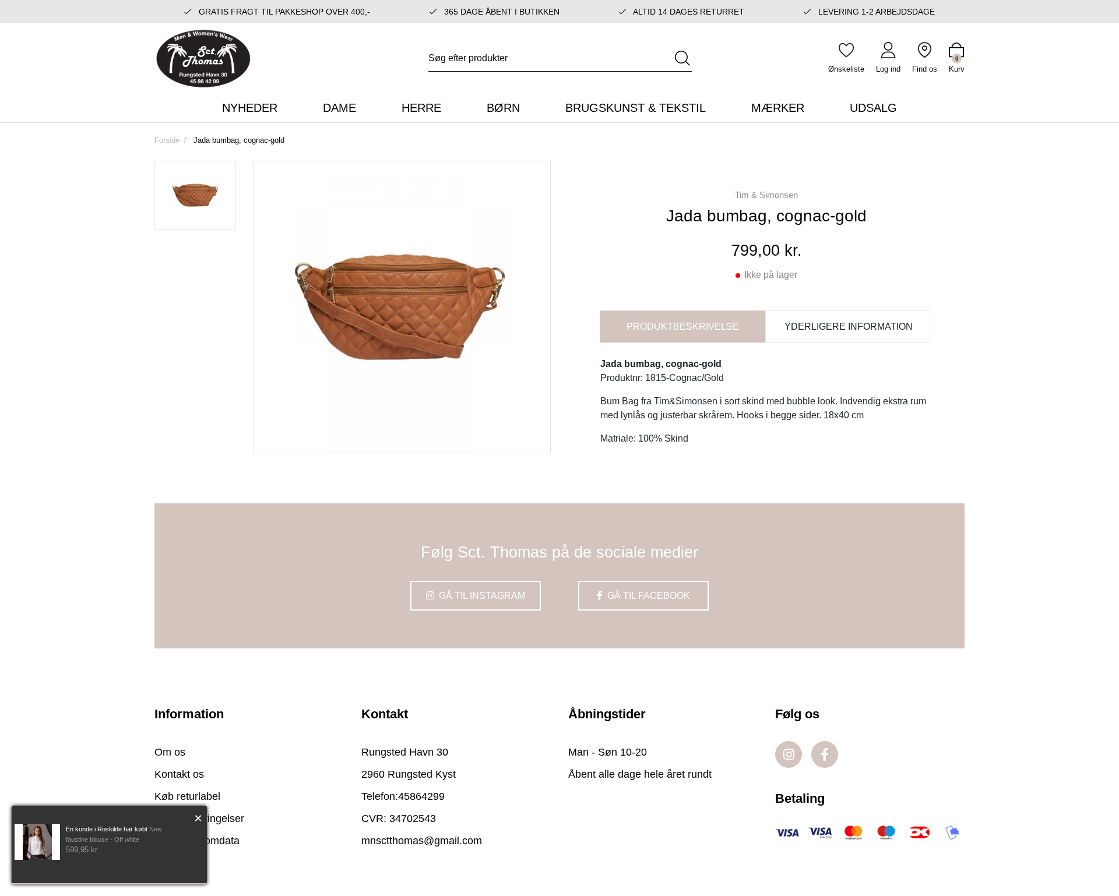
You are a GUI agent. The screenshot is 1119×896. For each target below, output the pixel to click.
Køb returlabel (187, 796)
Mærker (777, 107)
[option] (195, 195)
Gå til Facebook (647, 596)
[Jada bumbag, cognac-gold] (195, 195)
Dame (339, 107)
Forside (167, 140)
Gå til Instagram (481, 596)
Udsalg (873, 107)
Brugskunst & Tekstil (635, 107)
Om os (169, 752)
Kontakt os (179, 774)
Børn (503, 107)
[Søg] (682, 58)
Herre (421, 107)
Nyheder (249, 107)
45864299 (421, 796)
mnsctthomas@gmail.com (421, 840)
